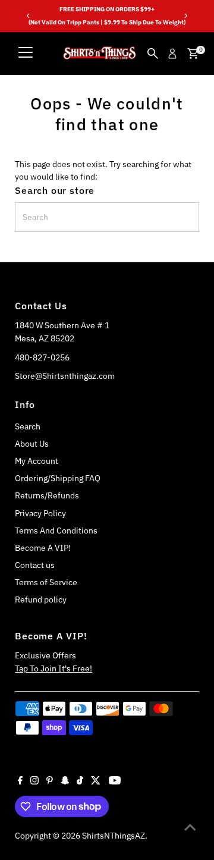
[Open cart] (193, 53)
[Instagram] (34, 781)
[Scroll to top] (190, 827)
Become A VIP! (43, 547)
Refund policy (41, 599)
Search (27, 426)
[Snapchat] (65, 781)
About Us (32, 443)
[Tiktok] (80, 781)
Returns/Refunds (47, 495)
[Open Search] (152, 53)
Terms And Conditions (56, 530)
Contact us (35, 565)
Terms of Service (46, 582)
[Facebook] (20, 781)
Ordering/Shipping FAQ (57, 478)
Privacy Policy (40, 513)
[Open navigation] (25, 53)
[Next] (185, 15)
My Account (36, 461)
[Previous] (28, 15)
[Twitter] (95, 781)
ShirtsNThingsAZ (113, 835)
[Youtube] (115, 781)
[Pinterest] (49, 781)
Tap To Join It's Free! (53, 668)
